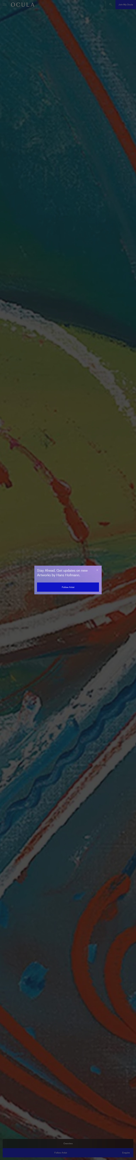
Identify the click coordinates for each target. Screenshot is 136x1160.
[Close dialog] (97, 570)
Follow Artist (68, 587)
